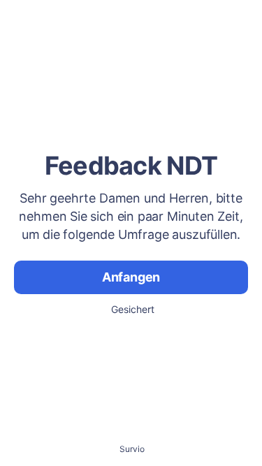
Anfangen (131, 277)
